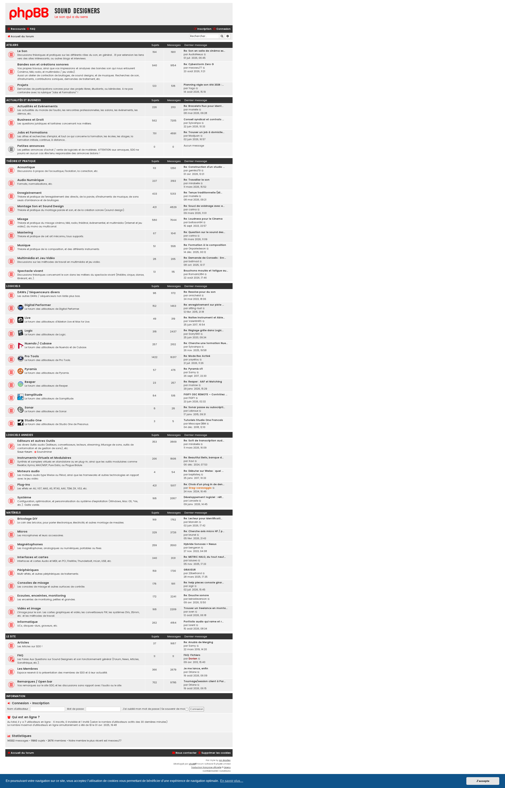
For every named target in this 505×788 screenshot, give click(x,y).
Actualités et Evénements (37, 106)
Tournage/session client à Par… (204, 681)
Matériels (13, 513)
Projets (22, 85)
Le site (11, 636)
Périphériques (28, 570)
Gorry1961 (194, 334)
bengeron (194, 547)
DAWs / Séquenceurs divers (38, 292)
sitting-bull (195, 308)
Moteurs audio (28, 471)
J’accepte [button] (482, 780)
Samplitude (33, 395)
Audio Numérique (30, 180)
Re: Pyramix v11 (193, 368)
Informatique (27, 622)
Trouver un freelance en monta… (205, 608)
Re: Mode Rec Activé (197, 356)
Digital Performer (38, 305)
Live (28, 318)
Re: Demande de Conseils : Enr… (205, 257)
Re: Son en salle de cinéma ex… (204, 50)
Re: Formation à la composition (205, 245)
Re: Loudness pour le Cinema (203, 218)
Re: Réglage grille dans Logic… (204, 330)
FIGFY (192, 398)
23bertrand (195, 573)
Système (24, 497)
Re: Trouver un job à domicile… (204, 132)
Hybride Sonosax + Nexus (200, 544)
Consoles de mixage (33, 583)
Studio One (33, 420)
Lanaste (193, 500)
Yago (192, 88)
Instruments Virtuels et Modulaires (44, 458)
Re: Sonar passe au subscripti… (204, 407)
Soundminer (44, 451)
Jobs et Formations (32, 132)
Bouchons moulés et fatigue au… (206, 270)
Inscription (40, 703)
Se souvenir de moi (173, 709)
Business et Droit (30, 120)
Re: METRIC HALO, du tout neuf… (205, 557)
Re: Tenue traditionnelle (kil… (203, 192)
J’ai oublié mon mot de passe (141, 709)
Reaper (30, 382)
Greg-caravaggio (200, 488)
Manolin (193, 522)
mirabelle (194, 183)
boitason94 (196, 222)
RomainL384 (196, 274)
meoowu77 (195, 67)
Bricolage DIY (27, 519)
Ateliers (12, 45)
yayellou (194, 359)
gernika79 (195, 170)
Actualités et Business (23, 100)
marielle (193, 109)
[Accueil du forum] (29, 14)
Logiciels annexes (19, 435)
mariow (193, 385)
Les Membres (27, 669)
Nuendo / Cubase (38, 343)
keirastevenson (198, 599)
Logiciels (13, 286)
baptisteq (194, 474)
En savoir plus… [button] (231, 780)
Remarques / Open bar (34, 682)
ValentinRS (195, 321)
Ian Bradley (225, 760)
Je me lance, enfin (196, 668)
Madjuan (194, 135)
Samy (192, 372)
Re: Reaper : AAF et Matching (203, 381)
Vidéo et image (29, 608)
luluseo (193, 560)
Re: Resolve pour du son (200, 292)
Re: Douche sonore (196, 595)
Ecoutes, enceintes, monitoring (41, 596)
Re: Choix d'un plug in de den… (204, 484)
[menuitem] (30, 29)
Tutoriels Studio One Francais (203, 420)
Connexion (20, 703)
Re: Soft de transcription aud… (204, 440)
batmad (194, 261)
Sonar (29, 407)
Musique (23, 245)
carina (193, 209)
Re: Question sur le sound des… (204, 232)
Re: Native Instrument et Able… (204, 317)
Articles (23, 642)
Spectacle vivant (30, 271)
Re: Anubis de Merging (198, 642)
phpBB (192, 763)
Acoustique (26, 167)
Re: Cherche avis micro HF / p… (204, 531)
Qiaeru (227, 767)
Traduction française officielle (206, 767)
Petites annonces (31, 146)
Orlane (192, 672)
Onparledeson (197, 248)
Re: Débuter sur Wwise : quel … (204, 471)
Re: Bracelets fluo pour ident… (203, 106)
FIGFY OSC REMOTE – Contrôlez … (205, 394)
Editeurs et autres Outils (36, 441)
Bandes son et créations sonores (43, 64)
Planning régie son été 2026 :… (204, 84)
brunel (192, 534)
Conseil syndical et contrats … (204, 119)
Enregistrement (29, 193)
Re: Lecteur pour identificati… (203, 518)
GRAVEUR (190, 569)
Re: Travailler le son (196, 179)
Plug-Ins (23, 485)
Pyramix (31, 369)
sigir (191, 586)
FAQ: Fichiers (192, 655)
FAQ (20, 655)
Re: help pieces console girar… (204, 582)
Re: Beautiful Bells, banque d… (204, 457)
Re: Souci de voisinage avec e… (204, 206)
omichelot (195, 295)
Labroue (193, 410)
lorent (192, 625)
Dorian (193, 658)
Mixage (22, 219)
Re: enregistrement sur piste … (204, 304)
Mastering (25, 232)
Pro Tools (32, 356)
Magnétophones (30, 544)
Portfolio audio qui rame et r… (204, 621)
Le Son (22, 51)
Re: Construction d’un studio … (204, 167)
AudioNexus (196, 54)
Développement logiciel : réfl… (204, 497)
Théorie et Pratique (21, 161)
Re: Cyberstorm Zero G (199, 64)
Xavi (191, 461)
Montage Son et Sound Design (40, 206)
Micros (22, 531)
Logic (29, 331)
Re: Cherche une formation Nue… (206, 343)
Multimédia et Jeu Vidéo (36, 258)
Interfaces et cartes (32, 557)
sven (191, 611)
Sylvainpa (195, 123)
